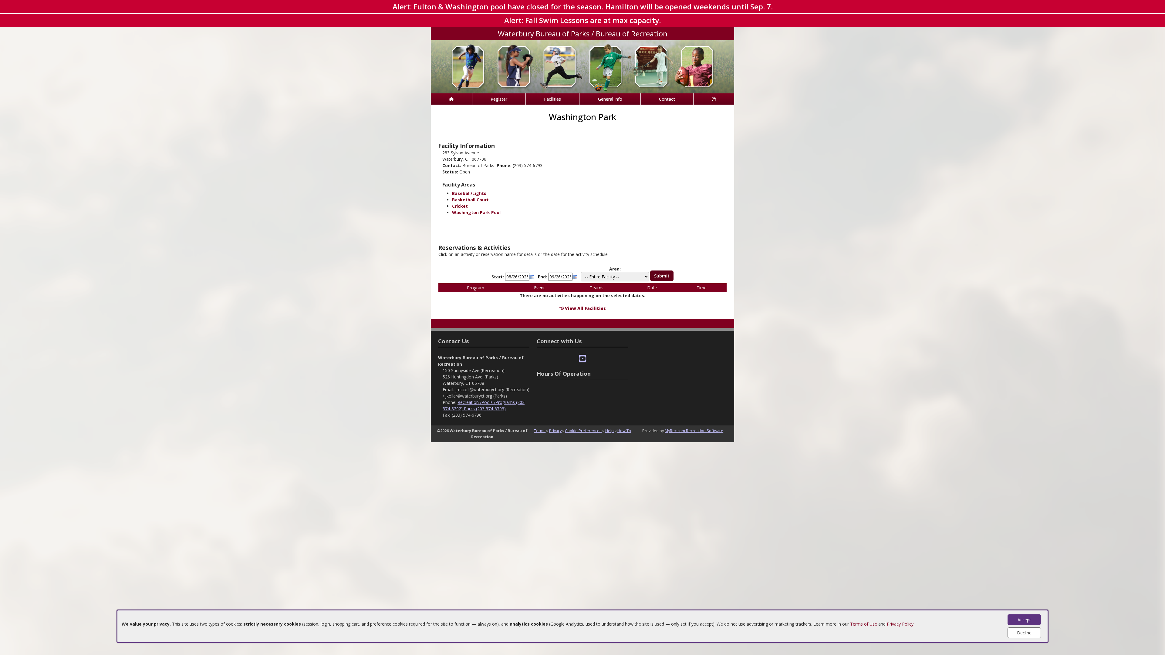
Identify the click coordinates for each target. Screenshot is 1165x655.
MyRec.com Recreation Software (694, 430)
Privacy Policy (900, 624)
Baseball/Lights (469, 193)
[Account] (714, 99)
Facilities (552, 99)
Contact (667, 99)
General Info (610, 99)
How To (624, 430)
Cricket (460, 206)
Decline (1024, 633)
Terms (539, 430)
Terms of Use (863, 624)
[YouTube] (582, 358)
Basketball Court (470, 200)
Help (609, 430)
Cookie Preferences (583, 430)
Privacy (555, 430)
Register (499, 99)
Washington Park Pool (476, 212)
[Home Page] (451, 99)
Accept (1024, 620)
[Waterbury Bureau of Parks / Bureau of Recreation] (582, 66)
